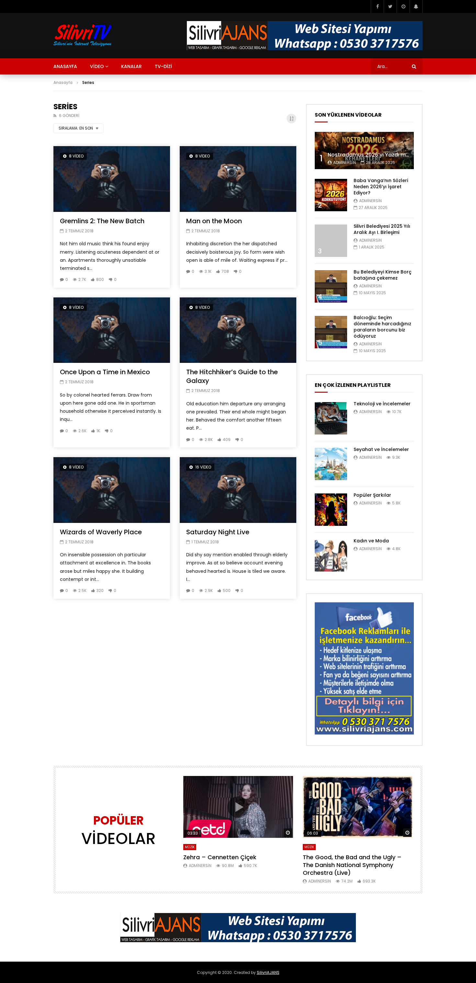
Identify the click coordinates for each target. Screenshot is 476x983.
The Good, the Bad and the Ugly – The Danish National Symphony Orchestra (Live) (352, 865)
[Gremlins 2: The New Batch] (111, 179)
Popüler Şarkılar (372, 495)
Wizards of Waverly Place (101, 532)
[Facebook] (377, 6)
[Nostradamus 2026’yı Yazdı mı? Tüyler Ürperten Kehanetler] (364, 150)
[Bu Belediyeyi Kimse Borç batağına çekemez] (331, 286)
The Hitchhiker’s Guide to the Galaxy (232, 376)
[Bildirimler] (416, 6)
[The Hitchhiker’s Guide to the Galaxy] (238, 330)
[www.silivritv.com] (82, 35)
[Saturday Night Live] (238, 490)
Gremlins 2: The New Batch (102, 221)
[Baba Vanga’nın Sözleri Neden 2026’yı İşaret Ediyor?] (331, 195)
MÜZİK (190, 847)
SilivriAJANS (268, 972)
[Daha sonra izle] (403, 6)
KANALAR (131, 66)
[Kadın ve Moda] (331, 555)
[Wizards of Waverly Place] (111, 490)
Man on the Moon (214, 221)
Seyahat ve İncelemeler (381, 449)
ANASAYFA (65, 66)
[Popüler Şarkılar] (331, 509)
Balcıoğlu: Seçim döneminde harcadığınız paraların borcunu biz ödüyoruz (382, 326)
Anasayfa (63, 82)
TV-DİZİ (163, 66)
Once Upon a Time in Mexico (105, 371)
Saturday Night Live (217, 532)
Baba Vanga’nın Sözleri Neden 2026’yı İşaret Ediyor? (381, 186)
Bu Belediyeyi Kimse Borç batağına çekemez (383, 275)
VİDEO (97, 66)
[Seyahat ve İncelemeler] (331, 464)
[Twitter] (390, 6)
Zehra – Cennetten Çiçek (219, 857)
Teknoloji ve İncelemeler (382, 403)
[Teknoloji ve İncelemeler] (331, 418)
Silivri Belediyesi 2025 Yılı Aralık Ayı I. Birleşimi (382, 229)
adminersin (344, 162)
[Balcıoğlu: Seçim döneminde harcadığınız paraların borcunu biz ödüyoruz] (331, 332)
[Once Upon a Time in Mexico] (111, 330)
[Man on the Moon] (238, 179)
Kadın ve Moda (371, 541)
